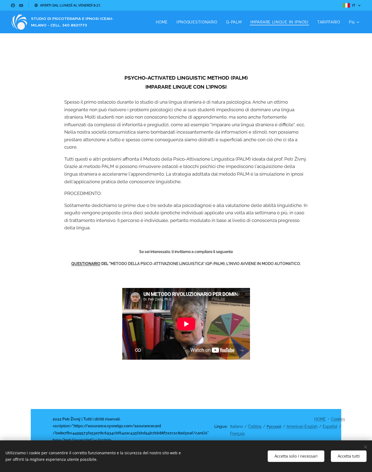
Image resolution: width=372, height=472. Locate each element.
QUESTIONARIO (85, 263)
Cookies (338, 419)
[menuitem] (163, 22)
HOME (320, 419)
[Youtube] (21, 5)
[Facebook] (13, 5)
